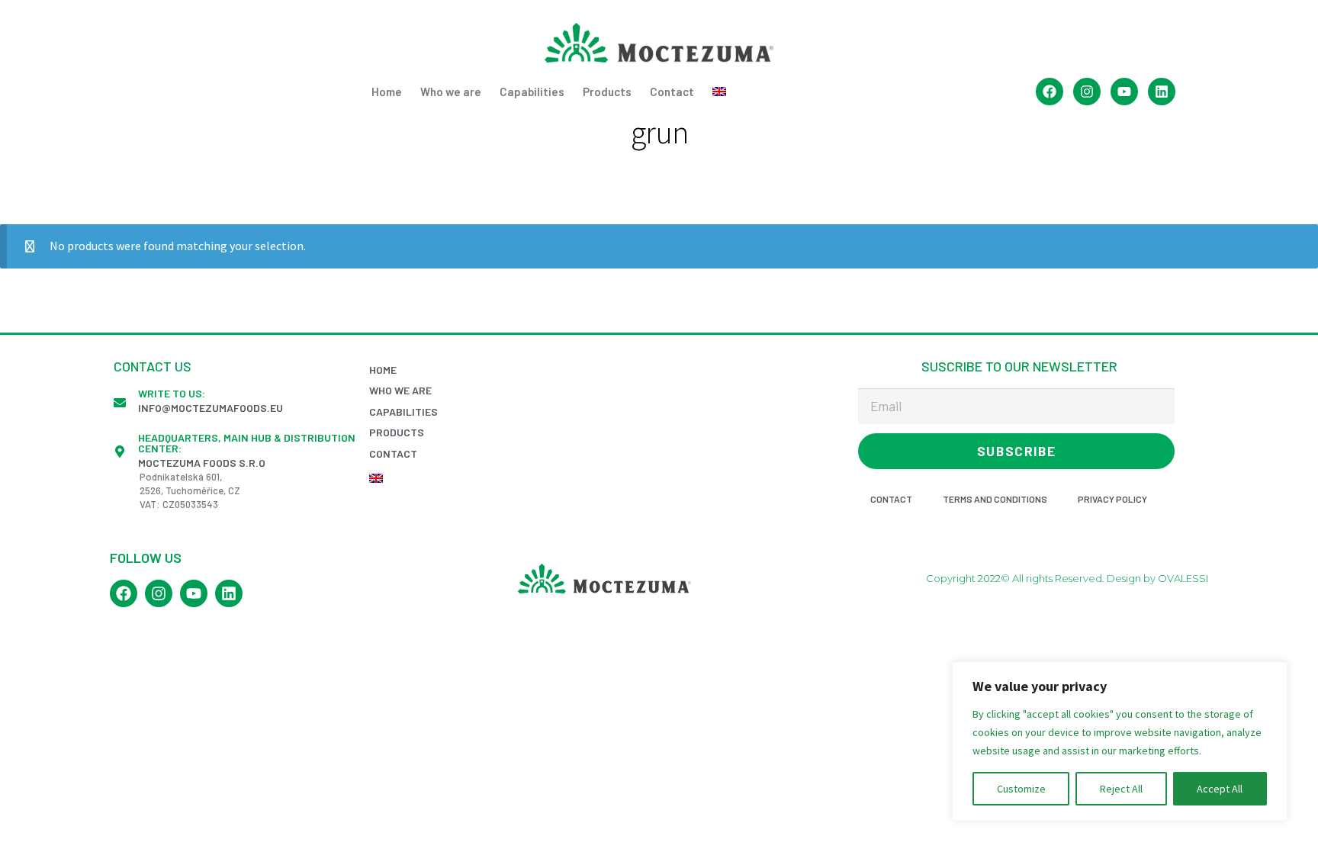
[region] (1119, 741)
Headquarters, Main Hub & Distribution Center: (246, 443)
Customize (1021, 789)
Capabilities (532, 91)
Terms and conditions (995, 499)
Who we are (450, 91)
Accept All (1219, 789)
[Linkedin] (1161, 91)
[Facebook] (1049, 91)
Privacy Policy (1112, 499)
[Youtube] (1124, 91)
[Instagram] (1087, 91)
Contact (672, 91)
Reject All (1121, 789)
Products (607, 91)
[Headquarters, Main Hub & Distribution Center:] (120, 451)
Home (386, 91)
